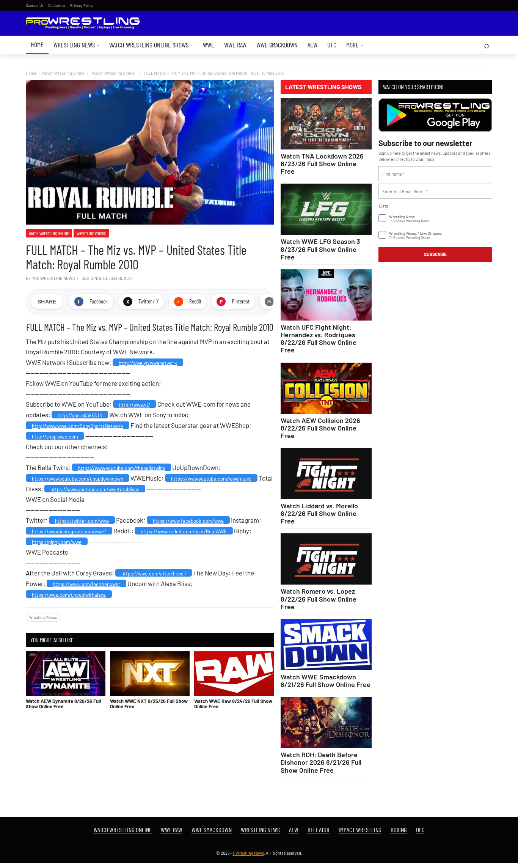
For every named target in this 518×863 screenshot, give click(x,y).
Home (37, 44)
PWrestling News (248, 852)
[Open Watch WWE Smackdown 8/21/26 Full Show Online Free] (326, 644)
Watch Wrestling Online (63, 73)
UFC (331, 45)
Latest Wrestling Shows (323, 87)
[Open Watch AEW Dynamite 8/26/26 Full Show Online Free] (65, 673)
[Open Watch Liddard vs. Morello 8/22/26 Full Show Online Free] (326, 473)
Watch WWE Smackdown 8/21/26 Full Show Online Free (325, 681)
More (354, 45)
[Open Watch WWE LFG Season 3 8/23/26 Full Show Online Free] (326, 209)
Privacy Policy (81, 5)
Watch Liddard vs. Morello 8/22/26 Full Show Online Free (319, 513)
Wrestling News (76, 45)
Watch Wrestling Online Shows (151, 45)
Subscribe (435, 254)
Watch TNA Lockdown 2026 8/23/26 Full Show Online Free (322, 163)
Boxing (399, 829)
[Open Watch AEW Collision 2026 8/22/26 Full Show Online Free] (326, 388)
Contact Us (35, 5)
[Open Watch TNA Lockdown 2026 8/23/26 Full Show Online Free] (326, 123)
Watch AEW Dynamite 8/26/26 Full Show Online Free (63, 703)
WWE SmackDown (277, 45)
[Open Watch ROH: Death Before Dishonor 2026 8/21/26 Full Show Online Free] (326, 722)
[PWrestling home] (83, 23)
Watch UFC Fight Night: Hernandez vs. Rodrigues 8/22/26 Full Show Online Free (318, 338)
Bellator (319, 829)
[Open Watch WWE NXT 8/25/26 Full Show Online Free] (150, 673)
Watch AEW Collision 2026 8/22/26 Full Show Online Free (320, 428)
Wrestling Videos (91, 233)
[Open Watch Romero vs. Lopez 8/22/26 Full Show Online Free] (326, 559)
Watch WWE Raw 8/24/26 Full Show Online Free (233, 703)
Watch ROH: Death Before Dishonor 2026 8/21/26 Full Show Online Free (321, 762)
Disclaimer (57, 5)
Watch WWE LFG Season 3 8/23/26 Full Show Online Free (320, 249)
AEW (312, 45)
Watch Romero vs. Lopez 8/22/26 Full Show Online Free (318, 598)
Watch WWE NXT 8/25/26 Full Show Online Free (149, 703)
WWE (208, 45)
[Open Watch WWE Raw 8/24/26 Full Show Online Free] (234, 673)
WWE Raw (235, 45)
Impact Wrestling (360, 829)
